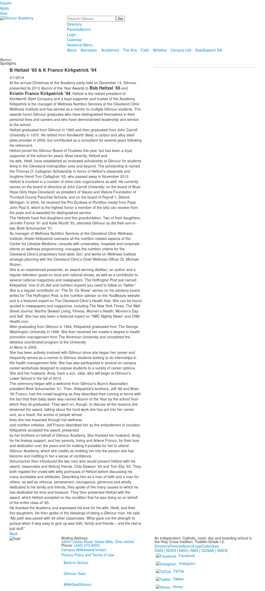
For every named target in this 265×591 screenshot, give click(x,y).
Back (14, 533)
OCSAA (207, 550)
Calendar (74, 39)
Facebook (187, 555)
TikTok (178, 571)
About (72, 50)
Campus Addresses (77, 549)
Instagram (187, 563)
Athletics (160, 50)
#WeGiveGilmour (78, 584)
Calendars (210, 546)
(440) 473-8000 (87, 545)
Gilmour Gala (74, 573)
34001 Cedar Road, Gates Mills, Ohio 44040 (97, 541)
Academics (110, 50)
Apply (4, 8)
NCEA (171, 550)
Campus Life (181, 50)
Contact (99, 549)
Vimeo (178, 586)
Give (4, 13)
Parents (73, 29)
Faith (145, 50)
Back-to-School (76, 562)
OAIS (158, 550)
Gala (199, 50)
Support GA (212, 50)
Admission (88, 50)
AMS (194, 550)
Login (71, 34)
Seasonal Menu (80, 44)
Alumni (85, 29)
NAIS (183, 550)
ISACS (222, 550)
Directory (74, 24)
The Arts (130, 50)
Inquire (5, 2)
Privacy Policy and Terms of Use (87, 554)
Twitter (178, 578)
